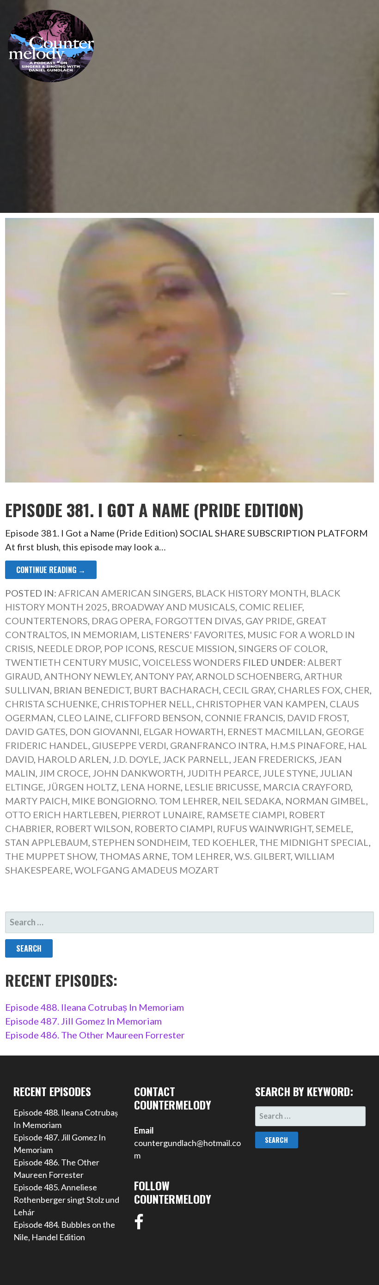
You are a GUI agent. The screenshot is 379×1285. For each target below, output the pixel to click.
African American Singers (125, 592)
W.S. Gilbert (262, 856)
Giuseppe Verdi (129, 745)
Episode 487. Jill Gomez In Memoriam (83, 1020)
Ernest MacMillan (274, 731)
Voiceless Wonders (191, 662)
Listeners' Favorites (192, 634)
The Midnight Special (314, 842)
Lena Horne (151, 786)
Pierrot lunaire (162, 814)
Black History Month (251, 592)
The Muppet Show (50, 856)
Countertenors (46, 620)
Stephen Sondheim (140, 842)
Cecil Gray (248, 689)
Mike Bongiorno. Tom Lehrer (145, 800)
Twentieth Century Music (72, 662)
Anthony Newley (87, 676)
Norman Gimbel (325, 800)
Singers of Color (282, 648)
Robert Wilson (93, 828)
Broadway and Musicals (173, 606)
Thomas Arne (133, 856)
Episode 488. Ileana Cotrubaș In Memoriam (94, 1007)
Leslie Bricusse (221, 786)
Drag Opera (121, 620)
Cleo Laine (84, 717)
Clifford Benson (158, 717)
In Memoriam (104, 634)
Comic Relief (270, 606)
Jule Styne (289, 772)
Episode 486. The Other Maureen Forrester (95, 1034)
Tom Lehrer (201, 856)
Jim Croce (64, 772)
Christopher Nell (146, 703)
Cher (357, 689)
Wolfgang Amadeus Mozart (146, 869)
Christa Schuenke (51, 703)
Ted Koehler (224, 842)
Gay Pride (269, 620)
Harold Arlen (73, 759)
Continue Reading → (51, 569)
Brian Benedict (92, 689)
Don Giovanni (104, 731)
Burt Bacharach (176, 689)
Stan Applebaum (46, 842)
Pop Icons (129, 648)
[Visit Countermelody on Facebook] (139, 1225)
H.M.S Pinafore (307, 745)
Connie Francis (244, 717)
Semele (333, 828)
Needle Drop (68, 648)
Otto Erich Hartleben (61, 814)
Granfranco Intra (218, 745)
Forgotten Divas (198, 620)
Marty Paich (36, 800)
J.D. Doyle (136, 759)
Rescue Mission (196, 648)
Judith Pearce (223, 772)
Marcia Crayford (307, 786)
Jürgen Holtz (82, 786)
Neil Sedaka (251, 800)
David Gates (35, 731)
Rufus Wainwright (264, 828)
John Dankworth (137, 772)
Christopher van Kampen (261, 703)
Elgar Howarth (183, 731)
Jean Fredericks (274, 759)
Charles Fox (309, 689)
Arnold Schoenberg (248, 676)
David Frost (317, 717)
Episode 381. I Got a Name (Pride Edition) (154, 509)
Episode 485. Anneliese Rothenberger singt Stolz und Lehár (66, 1199)
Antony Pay (163, 676)
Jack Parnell (196, 759)
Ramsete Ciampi (246, 814)
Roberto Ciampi (173, 828)
